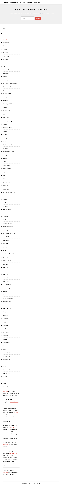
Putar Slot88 (6, 237)
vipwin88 (5, 107)
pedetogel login (7, 288)
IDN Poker (5, 179)
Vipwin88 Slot (6, 110)
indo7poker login (7, 301)
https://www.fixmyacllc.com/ (10, 83)
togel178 (5, 49)
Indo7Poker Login (7, 308)
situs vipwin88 (6, 370)
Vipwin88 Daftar (7, 93)
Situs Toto (5, 175)
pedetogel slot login (8, 162)
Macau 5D (5, 315)
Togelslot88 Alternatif (8, 182)
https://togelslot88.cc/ (8, 104)
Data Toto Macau (7, 284)
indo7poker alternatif (8, 254)
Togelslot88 (5, 37)
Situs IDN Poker (13, 453)
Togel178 (5, 114)
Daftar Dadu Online (8, 298)
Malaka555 (5, 100)
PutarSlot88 (6, 59)
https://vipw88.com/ (8, 127)
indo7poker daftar (7, 305)
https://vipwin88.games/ (9, 121)
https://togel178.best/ (8, 230)
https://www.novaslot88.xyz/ (10, 192)
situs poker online (7, 312)
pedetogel (5, 158)
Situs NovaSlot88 (7, 380)
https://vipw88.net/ (7, 80)
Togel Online (6, 332)
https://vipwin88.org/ (8, 87)
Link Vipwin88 (6, 356)
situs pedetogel (7, 165)
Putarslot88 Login (7, 359)
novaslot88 (5, 148)
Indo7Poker (5, 267)
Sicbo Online (6, 281)
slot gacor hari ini (7, 223)
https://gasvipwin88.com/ (9, 138)
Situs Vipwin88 (6, 373)
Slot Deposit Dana (7, 97)
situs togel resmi (7, 155)
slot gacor (5, 366)
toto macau (5, 185)
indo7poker (5, 202)
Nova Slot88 (6, 56)
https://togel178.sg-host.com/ (10, 233)
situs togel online (7, 325)
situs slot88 (5, 387)
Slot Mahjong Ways (7, 260)
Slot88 (4, 90)
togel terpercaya (7, 168)
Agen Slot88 (6, 257)
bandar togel (6, 189)
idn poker (5, 52)
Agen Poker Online (7, 264)
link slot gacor (6, 329)
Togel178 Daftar (7, 172)
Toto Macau (6, 42)
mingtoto (5, 339)
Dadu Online (6, 277)
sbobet (4, 383)
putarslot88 (6, 213)
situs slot (5, 295)
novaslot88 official (7, 352)
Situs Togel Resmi (7, 144)
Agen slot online (7, 209)
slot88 (4, 141)
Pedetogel (5, 335)
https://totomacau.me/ (8, 151)
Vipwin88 (5, 39)
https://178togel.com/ (8, 226)
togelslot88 (5, 216)
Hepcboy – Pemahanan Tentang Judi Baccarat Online (21, 2)
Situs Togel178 (6, 117)
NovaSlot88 (5, 66)
